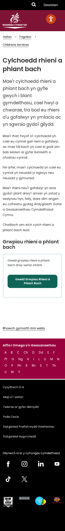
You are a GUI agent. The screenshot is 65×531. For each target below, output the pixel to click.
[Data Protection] (56, 500)
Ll (45, 359)
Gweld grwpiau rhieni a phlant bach (32, 281)
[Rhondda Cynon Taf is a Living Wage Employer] (40, 501)
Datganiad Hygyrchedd (19, 436)
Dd (41, 352)
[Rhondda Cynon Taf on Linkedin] (40, 464)
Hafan (7, 37)
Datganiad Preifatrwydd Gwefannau (28, 427)
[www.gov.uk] (8, 502)
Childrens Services (16, 45)
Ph (19, 365)
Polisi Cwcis (11, 417)
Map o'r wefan (13, 397)
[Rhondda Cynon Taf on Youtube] (56, 464)
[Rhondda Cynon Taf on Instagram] (24, 464)
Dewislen (51, 6)
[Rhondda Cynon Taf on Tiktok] (8, 479)
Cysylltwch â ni (13, 387)
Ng (20, 359)
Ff (6, 359)
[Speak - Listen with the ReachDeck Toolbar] (51, 19)
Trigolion (25, 37)
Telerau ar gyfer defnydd (20, 407)
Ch (26, 352)
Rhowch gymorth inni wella (24, 328)
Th (54, 365)
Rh (34, 365)
